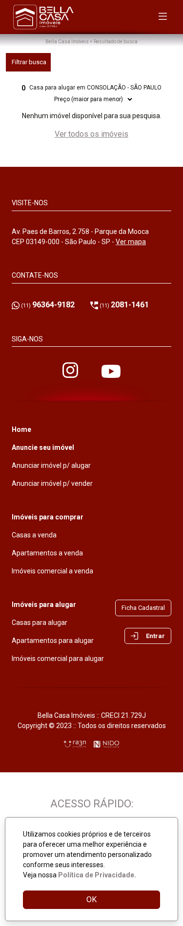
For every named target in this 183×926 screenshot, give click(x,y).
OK (91, 899)
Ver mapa (131, 242)
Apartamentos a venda (47, 553)
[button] (147, 636)
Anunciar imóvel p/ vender (52, 483)
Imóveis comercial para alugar (58, 658)
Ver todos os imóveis (91, 134)
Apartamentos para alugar (53, 640)
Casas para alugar (39, 622)
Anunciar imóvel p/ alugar (51, 465)
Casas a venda (34, 535)
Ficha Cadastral (143, 607)
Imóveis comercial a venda (52, 571)
